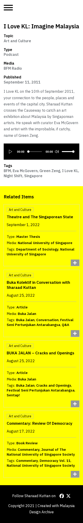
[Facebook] (61, 496)
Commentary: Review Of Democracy (39, 423)
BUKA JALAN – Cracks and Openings (40, 353)
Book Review (27, 443)
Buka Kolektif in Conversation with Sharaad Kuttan (38, 285)
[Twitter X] (68, 496)
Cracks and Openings (53, 385)
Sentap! (13, 395)
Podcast (11, 54)
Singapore (33, 175)
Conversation (47, 320)
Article (22, 307)
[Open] (8, 8)
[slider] (68, 151)
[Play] (11, 152)
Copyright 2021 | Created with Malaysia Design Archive (41, 508)
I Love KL (70, 170)
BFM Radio (13, 68)
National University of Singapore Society (41, 465)
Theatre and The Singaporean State (40, 216)
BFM (7, 170)
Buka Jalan (27, 313)
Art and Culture (17, 41)
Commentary (27, 460)
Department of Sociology (37, 249)
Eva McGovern (25, 170)
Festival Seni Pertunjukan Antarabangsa (40, 322)
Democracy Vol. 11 (55, 460)
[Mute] (57, 152)
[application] (41, 151)
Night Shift (13, 175)
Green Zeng (49, 170)
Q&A (65, 325)
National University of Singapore (45, 243)
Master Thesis (28, 236)
